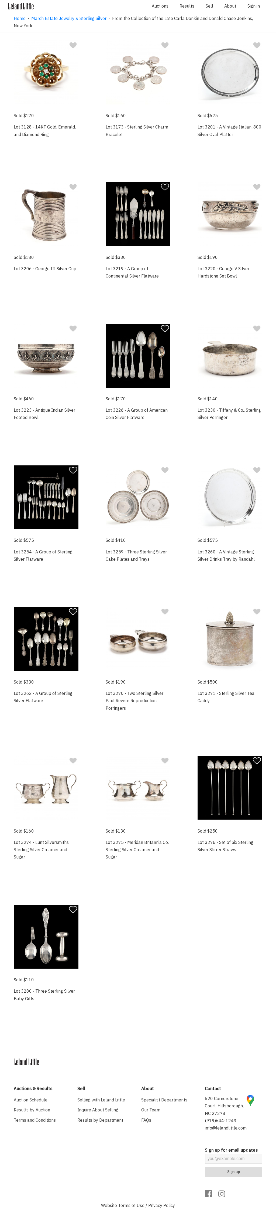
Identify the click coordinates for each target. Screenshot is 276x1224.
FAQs (146, 1120)
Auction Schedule (30, 1100)
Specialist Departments (164, 1100)
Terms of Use (131, 1205)
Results (187, 6)
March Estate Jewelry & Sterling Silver (68, 18)
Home (20, 18)
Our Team (150, 1110)
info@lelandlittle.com (226, 1128)
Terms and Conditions (35, 1120)
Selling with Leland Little (101, 1100)
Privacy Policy (161, 1205)
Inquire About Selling (97, 1110)
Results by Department (100, 1120)
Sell (209, 6)
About (230, 6)
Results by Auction (32, 1110)
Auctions (160, 6)
